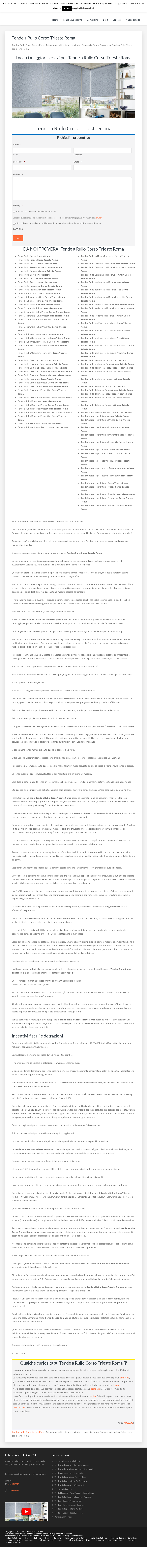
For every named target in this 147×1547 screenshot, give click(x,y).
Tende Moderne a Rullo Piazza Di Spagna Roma (74, 1493)
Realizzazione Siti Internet (16, 1535)
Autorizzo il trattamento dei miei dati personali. (36, 211)
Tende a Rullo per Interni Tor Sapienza (71, 1481)
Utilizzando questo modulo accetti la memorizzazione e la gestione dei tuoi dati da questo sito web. (58, 223)
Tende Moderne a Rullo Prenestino (69, 1473)
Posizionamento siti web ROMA (41, 1535)
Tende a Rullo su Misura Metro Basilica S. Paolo (74, 1469)
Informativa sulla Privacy (15, 1533)
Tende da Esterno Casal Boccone (69, 1513)
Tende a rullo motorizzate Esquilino (70, 1505)
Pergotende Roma (33, 1538)
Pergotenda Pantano (63, 1489)
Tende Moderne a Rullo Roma (50, 1540)
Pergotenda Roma (53, 1538)
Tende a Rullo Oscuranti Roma (79, 1540)
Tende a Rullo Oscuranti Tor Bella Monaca (72, 1465)
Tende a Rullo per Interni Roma (124, 1538)
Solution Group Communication (70, 1535)
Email (78, 161)
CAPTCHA (18, 229)
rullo (93, 1396)
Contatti (131, 1540)
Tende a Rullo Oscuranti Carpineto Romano (73, 1497)
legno (116, 1385)
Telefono (19, 161)
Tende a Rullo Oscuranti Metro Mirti (69, 1485)
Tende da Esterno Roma (75, 1538)
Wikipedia (128, 1422)
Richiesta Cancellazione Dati (39, 1533)
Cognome (78, 155)
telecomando (19, 1407)
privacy (99, 218)
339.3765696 (13, 1490)
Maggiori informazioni (83, 8)
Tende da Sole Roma (98, 1538)
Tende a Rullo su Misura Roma (20, 1540)
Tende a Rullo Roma (13, 1538)
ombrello (124, 1377)
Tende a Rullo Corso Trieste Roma (28, 1432)
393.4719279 (13, 1484)
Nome (17, 144)
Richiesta (18, 174)
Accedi (69, 1533)
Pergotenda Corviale (63, 1517)
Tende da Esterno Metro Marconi (68, 1501)
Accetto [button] (67, 8)
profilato (95, 1388)
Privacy (18, 205)
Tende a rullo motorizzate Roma (109, 1540)
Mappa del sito (58, 1533)
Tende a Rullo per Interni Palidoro (69, 1509)
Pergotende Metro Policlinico (67, 1461)
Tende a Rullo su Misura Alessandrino (70, 1477)
